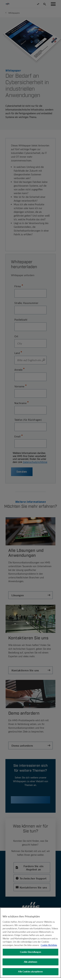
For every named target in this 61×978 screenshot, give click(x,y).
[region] (30, 943)
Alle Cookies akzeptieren (30, 971)
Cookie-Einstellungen (30, 951)
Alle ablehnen (30, 961)
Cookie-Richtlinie (49, 945)
